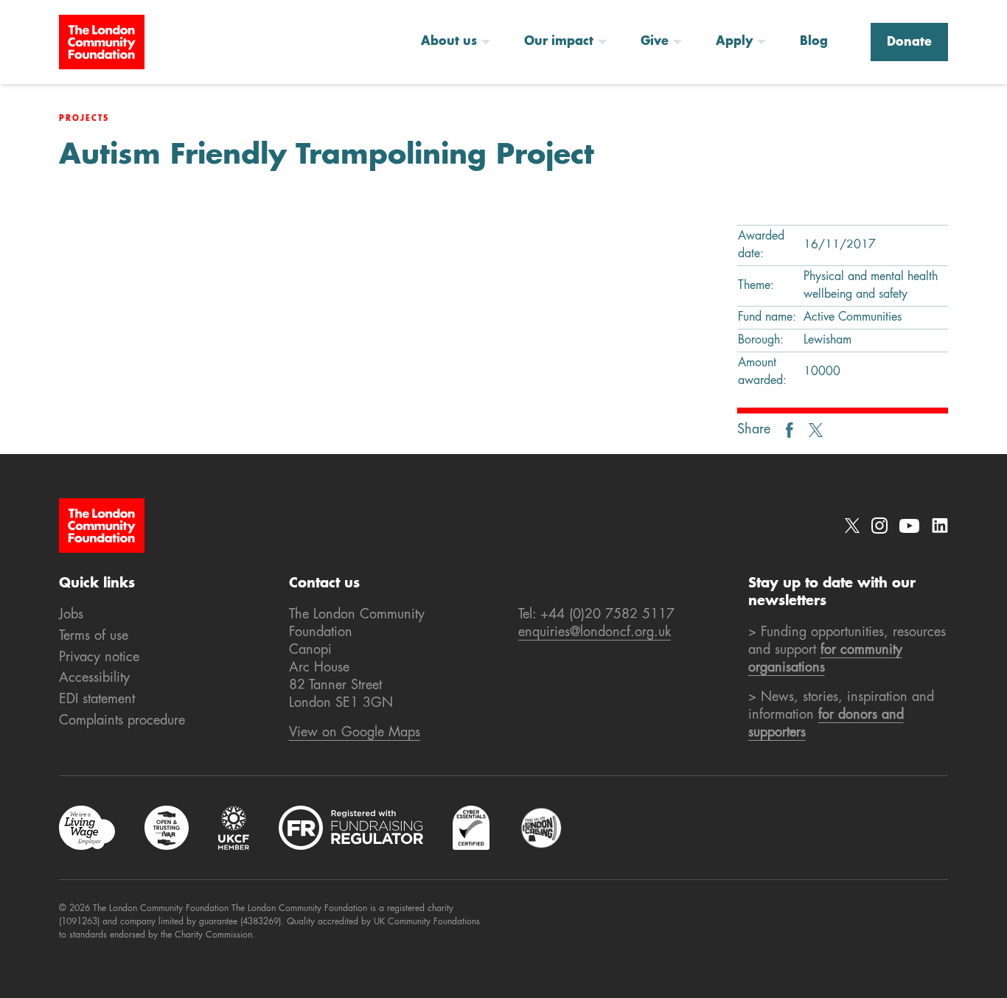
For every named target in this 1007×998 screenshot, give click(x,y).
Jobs (71, 614)
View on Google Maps (354, 732)
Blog (814, 42)
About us (449, 42)
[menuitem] (460, 42)
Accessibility (94, 678)
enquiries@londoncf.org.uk (594, 632)
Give (655, 42)
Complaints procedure (122, 720)
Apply (734, 42)
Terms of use (93, 636)
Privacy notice (99, 657)
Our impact (558, 42)
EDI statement (97, 699)
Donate (909, 43)
